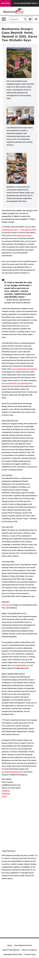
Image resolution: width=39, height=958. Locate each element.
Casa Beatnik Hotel (28, 230)
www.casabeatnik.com (20, 665)
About (9, 945)
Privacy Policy (30, 954)
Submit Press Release (10, 950)
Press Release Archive (23, 945)
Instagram (6, 794)
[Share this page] (35, 19)
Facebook (6, 791)
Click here (6, 605)
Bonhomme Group (24, 235)
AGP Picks (5, 3)
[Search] (25, 19)
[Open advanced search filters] (30, 19)
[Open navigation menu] (4, 19)
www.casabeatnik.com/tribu (23, 369)
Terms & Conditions (29, 950)
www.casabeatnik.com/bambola (15, 383)
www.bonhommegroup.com (13, 772)
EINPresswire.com (10, 230)
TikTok (4, 796)
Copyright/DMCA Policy (12, 954)
